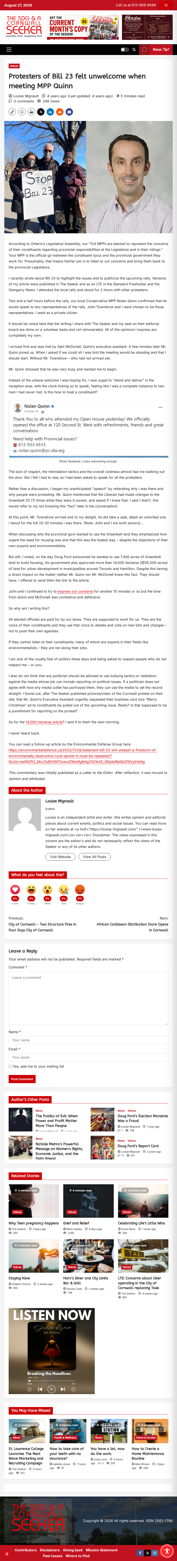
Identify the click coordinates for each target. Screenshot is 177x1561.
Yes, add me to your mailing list (37, 1066)
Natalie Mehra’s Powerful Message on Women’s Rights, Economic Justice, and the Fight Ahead (20, 1147)
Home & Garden (146, 1437)
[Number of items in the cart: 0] (166, 5)
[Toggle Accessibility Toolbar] (167, 1551)
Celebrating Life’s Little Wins (141, 1223)
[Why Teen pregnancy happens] (34, 1201)
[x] (147, 1553)
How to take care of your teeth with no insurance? (67, 1454)
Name (15, 1032)
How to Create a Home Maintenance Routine (148, 1454)
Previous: (42, 924)
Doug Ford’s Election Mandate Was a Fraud (102, 1119)
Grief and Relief (76, 1223)
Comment (18, 967)
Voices (14, 65)
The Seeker (19, 1229)
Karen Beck (128, 1229)
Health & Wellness (65, 1437)
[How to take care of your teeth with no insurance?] (68, 1431)
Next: (132, 924)
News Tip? (161, 50)
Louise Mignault (26, 96)
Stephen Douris (21, 1284)
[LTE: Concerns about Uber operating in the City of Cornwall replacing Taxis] (143, 1256)
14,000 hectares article (44, 722)
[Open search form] (134, 49)
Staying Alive (19, 1278)
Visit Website (60, 857)
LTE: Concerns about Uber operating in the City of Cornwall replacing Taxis (139, 1283)
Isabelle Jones (61, 1464)
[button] (9, 49)
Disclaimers (50, 1550)
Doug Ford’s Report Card (102, 1147)
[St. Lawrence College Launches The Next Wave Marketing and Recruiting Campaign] (27, 1431)
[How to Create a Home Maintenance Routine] (150, 1431)
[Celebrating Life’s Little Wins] (143, 1201)
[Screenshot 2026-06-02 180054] (147, 27)
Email (14, 1049)
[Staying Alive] (34, 1256)
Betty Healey (74, 1229)
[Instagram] (155, 1553)
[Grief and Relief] (88, 1201)
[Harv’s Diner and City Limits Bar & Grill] (88, 1256)
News (39, 1110)
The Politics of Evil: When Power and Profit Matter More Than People (20, 1119)
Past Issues (52, 1556)
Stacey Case (74, 1288)
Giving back (73, 1550)
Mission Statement (102, 1550)
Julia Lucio (100, 1459)
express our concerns (75, 591)
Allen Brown (142, 1464)
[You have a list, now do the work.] (109, 1431)
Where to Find (78, 1556)
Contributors (26, 1550)
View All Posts (94, 857)
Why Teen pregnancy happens (34, 1223)
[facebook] (140, 1553)
